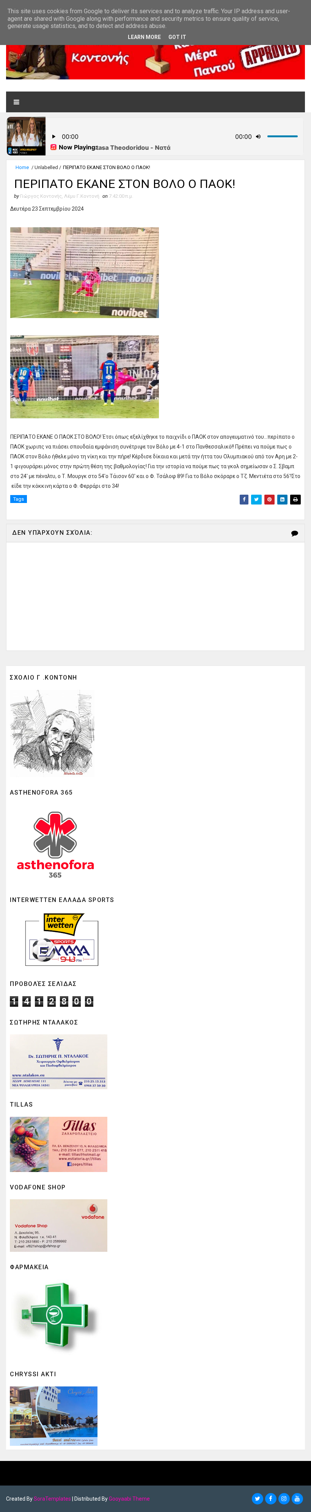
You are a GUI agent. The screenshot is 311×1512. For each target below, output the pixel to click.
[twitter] (257, 1498)
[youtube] (297, 1498)
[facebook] (270, 1498)
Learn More (144, 37)
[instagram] (284, 1498)
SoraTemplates (52, 1499)
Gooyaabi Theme (129, 1499)
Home (22, 167)
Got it (177, 37)
